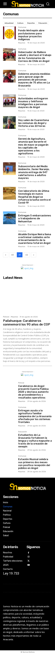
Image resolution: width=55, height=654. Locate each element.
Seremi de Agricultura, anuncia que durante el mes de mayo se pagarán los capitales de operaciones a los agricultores (33, 146)
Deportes (31, 23)
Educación (42, 23)
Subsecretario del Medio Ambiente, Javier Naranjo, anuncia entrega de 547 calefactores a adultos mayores (34, 172)
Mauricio (21, 43)
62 (27, 255)
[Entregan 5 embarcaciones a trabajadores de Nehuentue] (9, 217)
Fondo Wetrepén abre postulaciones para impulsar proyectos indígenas (31, 35)
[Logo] (27, 4)
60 (12, 255)
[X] (29, 561)
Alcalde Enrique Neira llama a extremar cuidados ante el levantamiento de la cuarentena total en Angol (34, 239)
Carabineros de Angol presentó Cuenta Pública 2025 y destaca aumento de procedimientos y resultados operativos (33, 392)
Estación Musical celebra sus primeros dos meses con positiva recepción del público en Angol (34, 464)
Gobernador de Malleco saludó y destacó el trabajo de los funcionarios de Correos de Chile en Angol (34, 56)
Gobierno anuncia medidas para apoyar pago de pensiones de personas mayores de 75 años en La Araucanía (34, 79)
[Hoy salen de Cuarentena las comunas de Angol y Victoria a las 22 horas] (9, 122)
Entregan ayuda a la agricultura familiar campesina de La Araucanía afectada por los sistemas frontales (34, 416)
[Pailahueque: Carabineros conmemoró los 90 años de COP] (27, 297)
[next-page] (33, 254)
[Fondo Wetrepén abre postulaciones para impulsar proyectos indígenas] (9, 32)
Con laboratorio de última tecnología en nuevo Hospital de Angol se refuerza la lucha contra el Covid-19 (34, 196)
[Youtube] (29, 565)
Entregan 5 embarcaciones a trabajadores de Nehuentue (34, 218)
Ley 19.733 (11, 573)
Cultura (20, 23)
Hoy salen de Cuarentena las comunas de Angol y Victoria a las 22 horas (33, 123)
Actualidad (9, 23)
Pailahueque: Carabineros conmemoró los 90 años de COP (26, 322)
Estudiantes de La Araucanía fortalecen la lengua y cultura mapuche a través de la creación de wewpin (35, 441)
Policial (6, 317)
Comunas (22, 27)
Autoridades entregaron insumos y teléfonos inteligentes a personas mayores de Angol (33, 103)
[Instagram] (29, 557)
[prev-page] (5, 254)
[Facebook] (29, 553)
